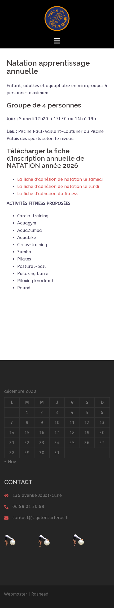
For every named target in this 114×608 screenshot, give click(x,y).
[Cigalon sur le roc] (57, 18)
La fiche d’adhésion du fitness (47, 193)
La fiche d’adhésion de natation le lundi (58, 186)
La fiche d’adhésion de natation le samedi (60, 179)
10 (57, 422)
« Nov (10, 461)
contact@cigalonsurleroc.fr (40, 517)
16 (42, 432)
